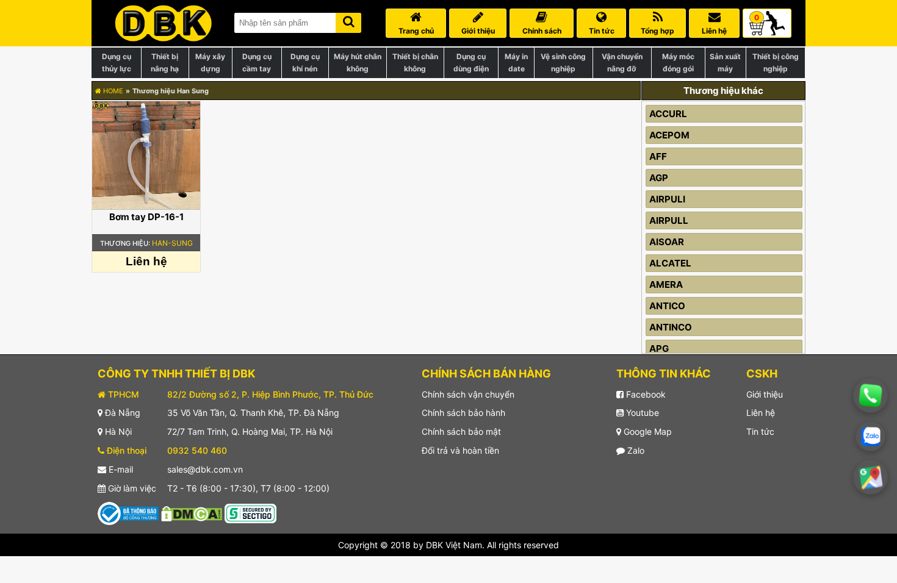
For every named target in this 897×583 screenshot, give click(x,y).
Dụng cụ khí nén (305, 62)
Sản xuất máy (725, 62)
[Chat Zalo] (870, 436)
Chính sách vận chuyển (468, 394)
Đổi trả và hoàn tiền (460, 450)
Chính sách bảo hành (463, 412)
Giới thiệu (764, 394)
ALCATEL (670, 263)
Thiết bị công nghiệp (775, 62)
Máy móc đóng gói (678, 62)
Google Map (646, 431)
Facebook (645, 394)
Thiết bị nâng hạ (165, 62)
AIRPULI (667, 199)
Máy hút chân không (357, 62)
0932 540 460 (197, 450)
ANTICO (667, 306)
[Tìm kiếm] (348, 20)
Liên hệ (760, 412)
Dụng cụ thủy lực (116, 62)
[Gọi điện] (870, 395)
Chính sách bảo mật (461, 431)
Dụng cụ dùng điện (471, 62)
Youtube (641, 412)
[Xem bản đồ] (870, 477)
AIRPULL (668, 220)
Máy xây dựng (210, 62)
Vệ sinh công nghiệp (563, 62)
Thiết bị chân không (415, 62)
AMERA (666, 284)
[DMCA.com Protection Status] (191, 512)
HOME (112, 91)
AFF (658, 156)
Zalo (634, 450)
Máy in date (516, 62)
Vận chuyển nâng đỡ (622, 62)
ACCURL (668, 114)
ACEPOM (669, 135)
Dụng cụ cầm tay (257, 62)
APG (659, 348)
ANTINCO (670, 327)
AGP (658, 178)
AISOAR (666, 242)
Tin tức (760, 431)
